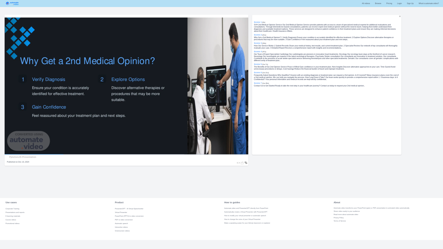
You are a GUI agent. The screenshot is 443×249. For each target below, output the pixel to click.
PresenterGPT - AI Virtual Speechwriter (129, 209)
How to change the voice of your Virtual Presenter (242, 219)
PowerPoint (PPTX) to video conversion (129, 216)
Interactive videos (121, 227)
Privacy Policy (339, 218)
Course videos (11, 220)
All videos (366, 3)
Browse (378, 3)
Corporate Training (12, 209)
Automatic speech (121, 223)
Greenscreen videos (122, 231)
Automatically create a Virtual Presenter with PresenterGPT (245, 212)
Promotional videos (12, 223)
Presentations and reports (15, 212)
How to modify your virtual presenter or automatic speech (245, 215)
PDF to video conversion (124, 220)
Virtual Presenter (121, 212)
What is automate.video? (429, 3)
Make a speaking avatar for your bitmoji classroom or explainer (247, 223)
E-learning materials (13, 216)
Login (399, 3)
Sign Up (410, 3)
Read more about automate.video (346, 214)
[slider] (12, 148)
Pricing (389, 3)
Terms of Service (340, 221)
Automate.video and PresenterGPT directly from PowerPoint (246, 208)
